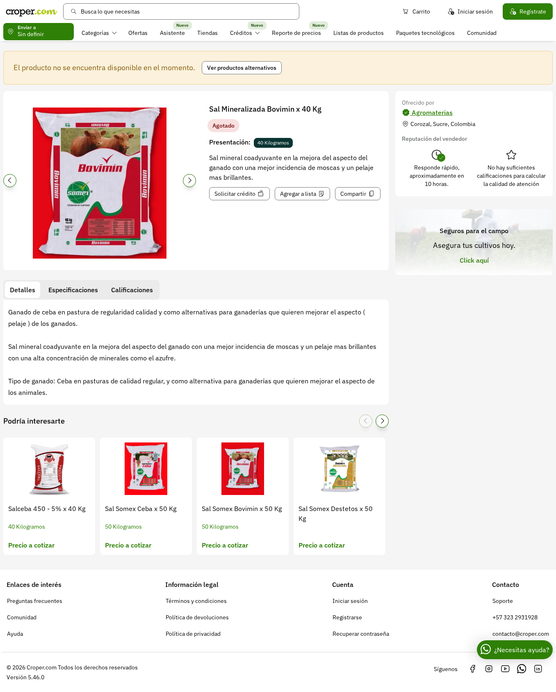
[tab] (22, 290)
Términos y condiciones (196, 601)
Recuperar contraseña (361, 633)
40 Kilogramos (273, 143)
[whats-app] (521, 669)
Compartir (353, 193)
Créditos (241, 33)
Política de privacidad (193, 633)
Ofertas (138, 33)
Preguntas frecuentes (34, 601)
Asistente (172, 33)
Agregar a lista (298, 193)
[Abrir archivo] (99, 183)
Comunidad (482, 33)
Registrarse (347, 617)
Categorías (95, 33)
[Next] (189, 180)
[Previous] (9, 180)
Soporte (502, 601)
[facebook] (472, 669)
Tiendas (207, 33)
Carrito (421, 11)
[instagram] (488, 669)
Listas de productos (358, 33)
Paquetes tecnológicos (425, 33)
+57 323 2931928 (515, 617)
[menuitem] (99, 32)
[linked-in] (538, 669)
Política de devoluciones (197, 617)
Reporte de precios (296, 33)
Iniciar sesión (475, 11)
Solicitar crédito (234, 193)
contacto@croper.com (520, 633)
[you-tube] (505, 669)
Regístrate (533, 11)
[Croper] (31, 11)
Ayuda (15, 633)
